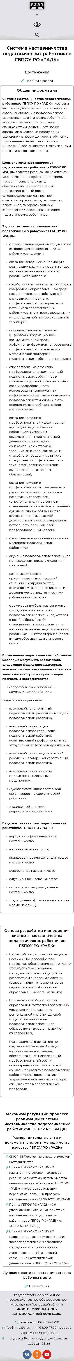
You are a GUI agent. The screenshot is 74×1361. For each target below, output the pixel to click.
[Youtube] (46, 1354)
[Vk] (27, 1354)
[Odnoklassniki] (37, 1354)
